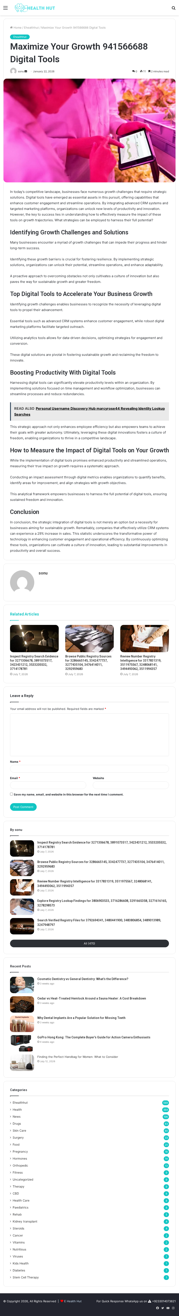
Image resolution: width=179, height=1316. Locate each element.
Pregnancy (20, 1151)
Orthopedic (20, 1165)
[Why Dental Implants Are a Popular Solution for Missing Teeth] (22, 1024)
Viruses (18, 1256)
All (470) (89, 943)
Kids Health (21, 1263)
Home (17, 27)
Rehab (17, 1214)
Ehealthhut (31, 27)
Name (15, 761)
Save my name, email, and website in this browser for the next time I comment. (69, 794)
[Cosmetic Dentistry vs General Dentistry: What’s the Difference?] (22, 985)
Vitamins (19, 1242)
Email (15, 778)
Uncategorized (23, 1179)
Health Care (21, 1200)
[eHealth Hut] (35, 7)
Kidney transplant (25, 1221)
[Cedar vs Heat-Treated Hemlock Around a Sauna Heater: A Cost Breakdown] (22, 1004)
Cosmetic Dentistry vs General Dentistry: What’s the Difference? (82, 979)
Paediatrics (20, 1207)
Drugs (17, 1123)
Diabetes (19, 1270)
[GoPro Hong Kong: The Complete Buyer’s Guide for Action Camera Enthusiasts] (22, 1043)
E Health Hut (73, 1301)
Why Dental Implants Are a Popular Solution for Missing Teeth (81, 1018)
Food (16, 1144)
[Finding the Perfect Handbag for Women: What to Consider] (22, 1063)
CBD (16, 1193)
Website (98, 778)
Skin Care (19, 1130)
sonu (43, 573)
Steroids (18, 1228)
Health (17, 1109)
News (17, 1116)
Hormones (20, 1158)
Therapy (18, 1186)
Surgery (18, 1137)
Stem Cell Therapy (26, 1277)
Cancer (18, 1235)
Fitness (18, 1172)
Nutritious (19, 1249)
